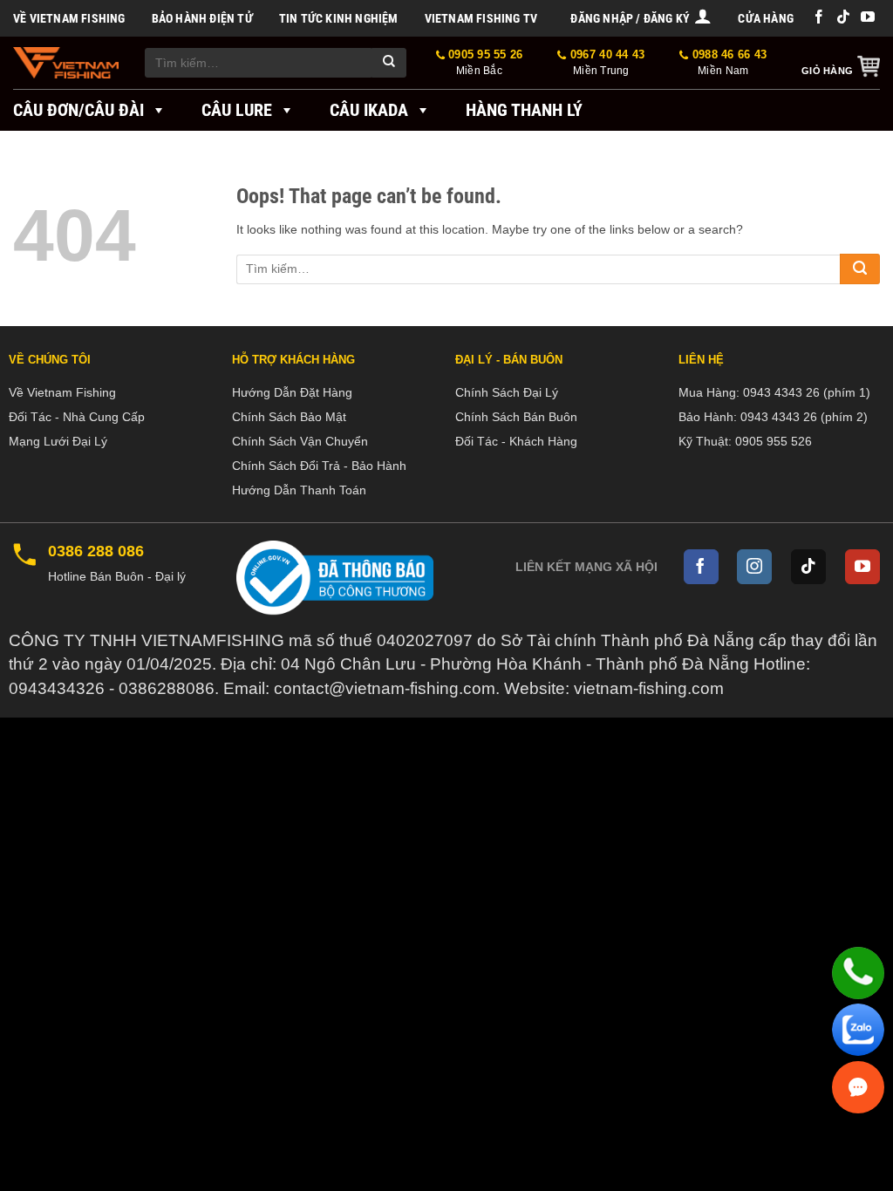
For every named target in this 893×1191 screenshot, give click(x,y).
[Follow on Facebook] (819, 17)
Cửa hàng (766, 18)
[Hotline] (858, 973)
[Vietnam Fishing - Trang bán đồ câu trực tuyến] (66, 62)
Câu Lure (236, 109)
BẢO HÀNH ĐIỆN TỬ (202, 18)
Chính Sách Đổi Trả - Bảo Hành (319, 466)
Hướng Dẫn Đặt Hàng (292, 392)
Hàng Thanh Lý (524, 109)
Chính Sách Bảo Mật (289, 417)
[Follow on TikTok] (843, 17)
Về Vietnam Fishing (69, 18)
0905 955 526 (773, 441)
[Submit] (389, 63)
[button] (641, 18)
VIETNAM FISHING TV (481, 18)
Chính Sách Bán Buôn (516, 417)
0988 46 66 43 (728, 62)
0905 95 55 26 (484, 62)
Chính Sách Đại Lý (506, 392)
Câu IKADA (369, 109)
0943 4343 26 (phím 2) (804, 417)
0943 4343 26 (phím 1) (806, 392)
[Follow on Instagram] (754, 566)
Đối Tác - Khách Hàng (516, 441)
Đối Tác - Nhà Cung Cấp (77, 417)
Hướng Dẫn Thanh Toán (299, 490)
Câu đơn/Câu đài (78, 109)
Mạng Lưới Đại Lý (58, 441)
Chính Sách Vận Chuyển (300, 441)
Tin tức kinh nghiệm (339, 18)
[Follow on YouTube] (868, 17)
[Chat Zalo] (858, 1030)
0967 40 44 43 (605, 62)
